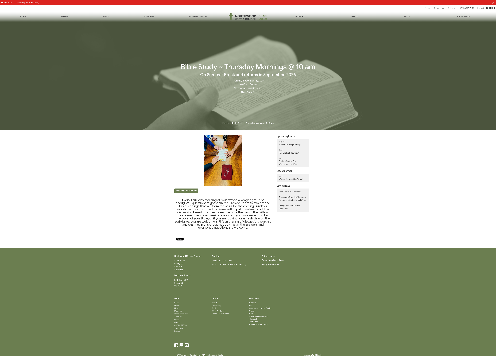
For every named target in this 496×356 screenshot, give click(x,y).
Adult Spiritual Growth (258, 316)
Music (251, 305)
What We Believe (219, 311)
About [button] (176, 317)
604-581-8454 (225, 261)
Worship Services (198, 16)
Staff (214, 308)
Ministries (149, 16)
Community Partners (220, 313)
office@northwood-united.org (232, 264)
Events (64, 16)
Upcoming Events (286, 136)
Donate (354, 16)
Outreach (253, 319)
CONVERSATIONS (467, 8)
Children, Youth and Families (260, 308)
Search (428, 8)
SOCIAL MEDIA (463, 16)
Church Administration (258, 324)
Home (23, 16)
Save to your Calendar (186, 191)
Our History (216, 305)
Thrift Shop (253, 322)
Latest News (283, 185)
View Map (178, 270)
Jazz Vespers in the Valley (28, 3)
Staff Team (178, 328)
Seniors (252, 311)
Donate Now (439, 8)
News (106, 16)
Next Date (247, 92)
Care (251, 313)
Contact (480, 8)
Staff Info (451, 8)
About (297, 16)
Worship (252, 303)
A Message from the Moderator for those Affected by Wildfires (293, 198)
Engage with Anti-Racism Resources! (289, 207)
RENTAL (407, 16)
